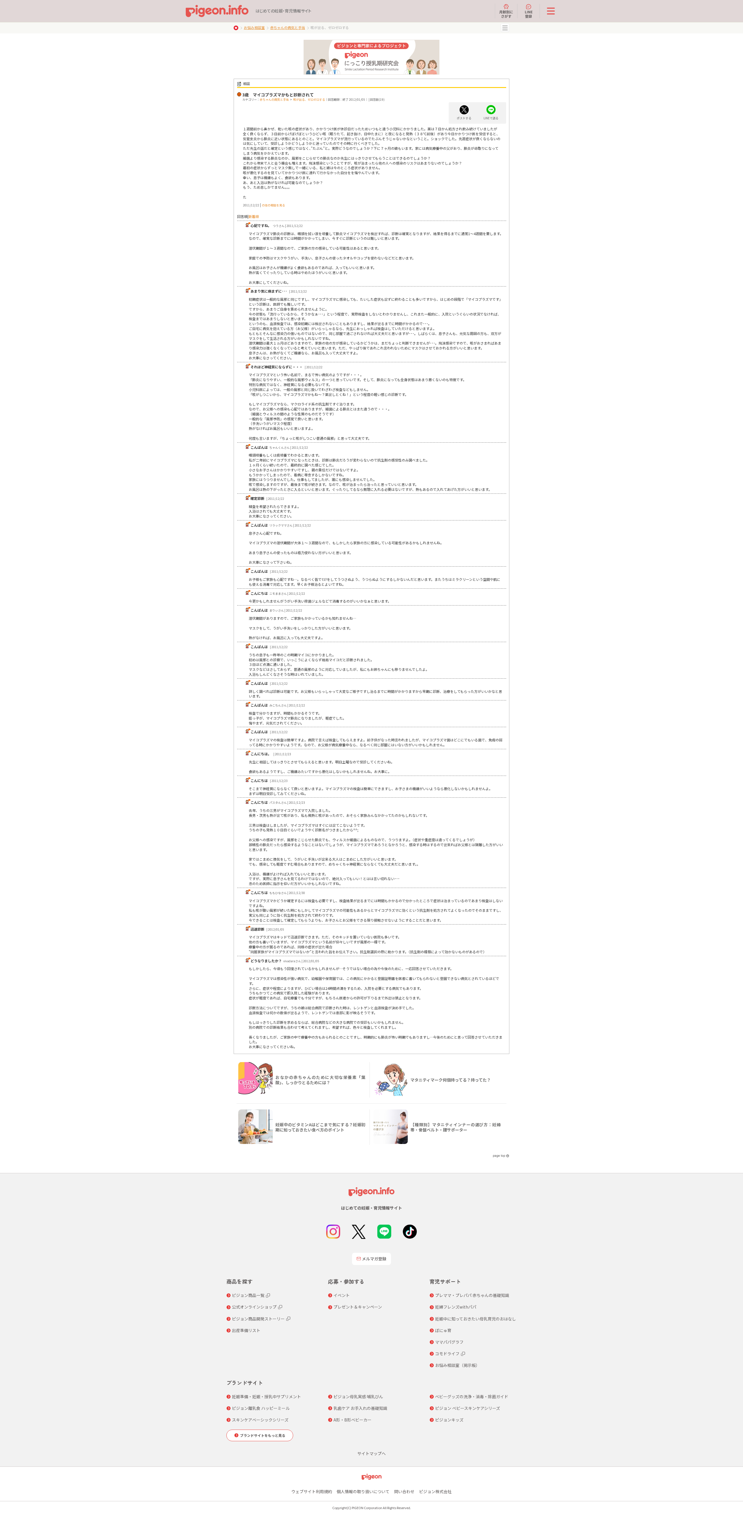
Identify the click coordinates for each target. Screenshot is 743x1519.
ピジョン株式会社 (435, 1491)
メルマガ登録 (374, 1259)
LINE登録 (529, 13)
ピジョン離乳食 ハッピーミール (261, 1408)
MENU (505, 28)
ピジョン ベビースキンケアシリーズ (467, 1408)
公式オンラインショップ (254, 1307)
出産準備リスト (246, 1330)
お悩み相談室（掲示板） (457, 1365)
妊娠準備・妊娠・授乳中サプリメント (266, 1396)
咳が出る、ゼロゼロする (309, 99)
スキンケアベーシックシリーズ (260, 1420)
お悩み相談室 (254, 27)
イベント (341, 1295)
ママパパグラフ (449, 1342)
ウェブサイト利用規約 (311, 1491)
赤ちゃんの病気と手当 (287, 27)
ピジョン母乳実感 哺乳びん (358, 1396)
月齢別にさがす (506, 13)
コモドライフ (447, 1353)
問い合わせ (404, 1491)
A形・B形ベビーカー (352, 1420)
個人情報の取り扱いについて (363, 1491)
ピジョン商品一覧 (248, 1295)
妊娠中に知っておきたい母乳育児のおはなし (475, 1319)
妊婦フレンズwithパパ (455, 1307)
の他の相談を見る (273, 205)
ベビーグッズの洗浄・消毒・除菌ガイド (471, 1396)
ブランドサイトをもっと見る (262, 1435)
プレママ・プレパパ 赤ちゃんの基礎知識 (472, 1295)
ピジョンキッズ (449, 1420)
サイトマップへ (371, 1453)
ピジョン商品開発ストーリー (258, 1319)
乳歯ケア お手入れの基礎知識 (360, 1408)
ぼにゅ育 (443, 1330)
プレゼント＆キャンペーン (357, 1307)
